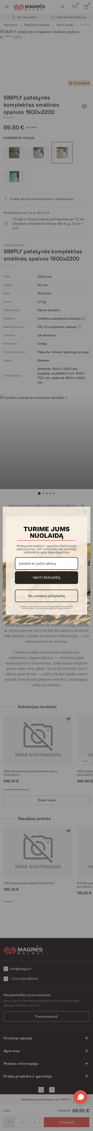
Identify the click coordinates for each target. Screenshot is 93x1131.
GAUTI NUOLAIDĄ (46, 577)
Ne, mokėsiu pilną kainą (46, 595)
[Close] (84, 512)
